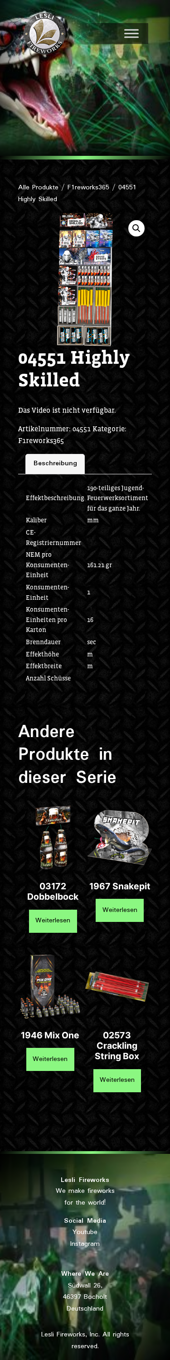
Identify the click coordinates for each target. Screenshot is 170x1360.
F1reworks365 (88, 187)
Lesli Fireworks (85, 1180)
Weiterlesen (52, 920)
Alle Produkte (38, 187)
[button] (136, 228)
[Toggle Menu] (131, 33)
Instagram (85, 1244)
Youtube (85, 1232)
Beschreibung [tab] (55, 463)
